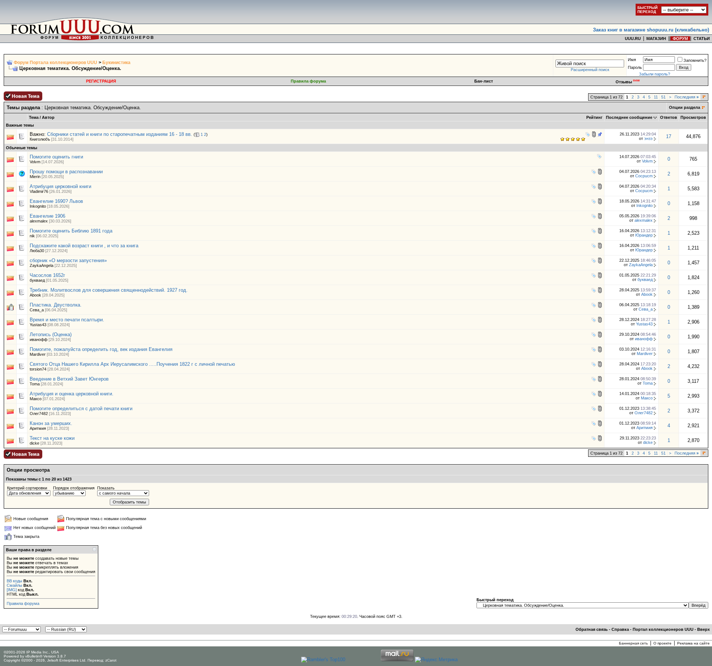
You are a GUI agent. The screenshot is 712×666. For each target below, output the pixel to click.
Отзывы (628, 82)
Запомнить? (694, 60)
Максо (36, 398)
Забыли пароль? (654, 74)
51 (663, 97)
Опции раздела (684, 107)
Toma (35, 384)
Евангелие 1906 (47, 216)
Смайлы (14, 585)
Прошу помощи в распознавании (66, 171)
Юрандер (644, 235)
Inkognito (38, 206)
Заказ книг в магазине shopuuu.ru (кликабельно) (651, 30)
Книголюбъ (40, 139)
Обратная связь (592, 629)
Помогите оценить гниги (56, 157)
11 (656, 97)
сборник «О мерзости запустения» (68, 260)
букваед (37, 280)
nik (32, 236)
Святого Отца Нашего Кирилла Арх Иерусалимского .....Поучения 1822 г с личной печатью (132, 364)
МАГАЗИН (656, 38)
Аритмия (38, 428)
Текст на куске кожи (52, 438)
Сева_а (37, 310)
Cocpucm (644, 176)
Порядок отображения (74, 488)
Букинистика (116, 62)
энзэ (648, 138)
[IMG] (12, 590)
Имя (632, 59)
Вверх (703, 629)
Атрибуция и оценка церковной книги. (71, 393)
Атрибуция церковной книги (60, 186)
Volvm (35, 162)
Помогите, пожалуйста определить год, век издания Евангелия (101, 349)
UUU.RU (633, 38)
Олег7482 (39, 413)
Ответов (668, 117)
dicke (34, 443)
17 (668, 136)
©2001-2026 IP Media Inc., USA (31, 652)
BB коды (14, 581)
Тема (34, 117)
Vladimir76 (39, 191)
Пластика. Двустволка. (56, 305)
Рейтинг (594, 117)
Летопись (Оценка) (51, 334)
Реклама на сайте (693, 643)
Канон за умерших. (51, 423)
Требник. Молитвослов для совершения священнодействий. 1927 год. (109, 290)
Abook (35, 295)
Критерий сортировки (27, 488)
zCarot (110, 660)
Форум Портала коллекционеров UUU (55, 62)
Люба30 (37, 250)
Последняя (687, 97)
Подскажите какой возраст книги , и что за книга (84, 245)
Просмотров (693, 117)
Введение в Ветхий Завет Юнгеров (69, 379)
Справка (620, 629)
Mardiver (38, 354)
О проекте (662, 643)
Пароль (635, 67)
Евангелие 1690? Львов (56, 201)
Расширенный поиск (590, 69)
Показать (106, 488)
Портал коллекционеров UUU (663, 629)
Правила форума (308, 81)
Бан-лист (483, 81)
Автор (48, 117)
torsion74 (38, 369)
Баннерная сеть (633, 643)
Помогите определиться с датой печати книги (81, 408)
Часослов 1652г (47, 275)
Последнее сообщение (629, 117)
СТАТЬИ (701, 38)
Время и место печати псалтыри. (67, 319)
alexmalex (39, 221)
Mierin (35, 176)
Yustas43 (38, 324)
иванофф (38, 339)
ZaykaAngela (41, 265)
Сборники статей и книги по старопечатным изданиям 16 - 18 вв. (119, 134)
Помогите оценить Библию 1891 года (71, 231)
